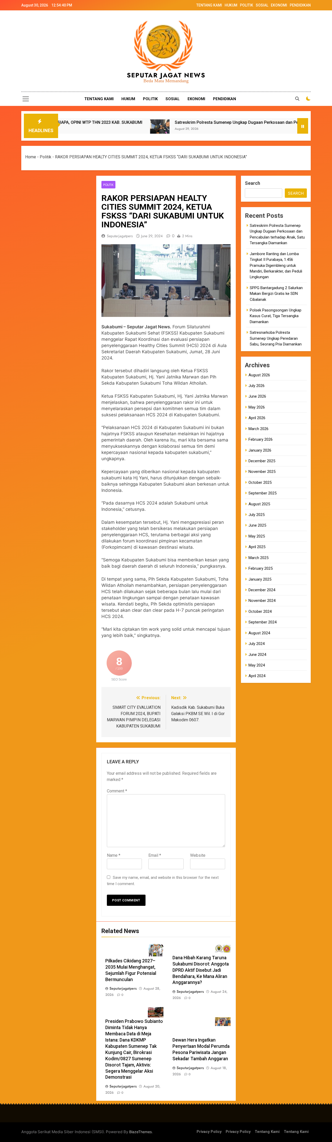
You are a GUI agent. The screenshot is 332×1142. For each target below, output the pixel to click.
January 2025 (259, 579)
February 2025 (260, 568)
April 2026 (256, 418)
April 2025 (256, 547)
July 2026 (256, 385)
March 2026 (258, 428)
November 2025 (261, 471)
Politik (45, 156)
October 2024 (260, 611)
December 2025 (261, 461)
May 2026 (256, 407)
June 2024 (257, 654)
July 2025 (256, 514)
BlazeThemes (140, 1132)
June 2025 (257, 525)
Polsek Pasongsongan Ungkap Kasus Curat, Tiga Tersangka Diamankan (275, 316)
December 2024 (261, 590)
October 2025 (260, 482)
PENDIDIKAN (300, 5)
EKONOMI (279, 5)
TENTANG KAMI (209, 5)
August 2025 (259, 504)
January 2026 (259, 450)
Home (30, 156)
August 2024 (259, 633)
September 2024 (262, 622)
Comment (117, 790)
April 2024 (256, 676)
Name (113, 855)
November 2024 (261, 600)
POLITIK (246, 5)
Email (154, 855)
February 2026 (260, 439)
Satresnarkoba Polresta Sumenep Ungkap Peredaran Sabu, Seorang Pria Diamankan (276, 338)
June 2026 (257, 396)
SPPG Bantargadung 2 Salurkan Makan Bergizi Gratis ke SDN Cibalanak (276, 294)
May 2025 (256, 536)
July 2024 (256, 643)
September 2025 (262, 493)
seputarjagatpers (120, 236)
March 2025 (258, 557)
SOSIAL (262, 5)
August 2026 (259, 375)
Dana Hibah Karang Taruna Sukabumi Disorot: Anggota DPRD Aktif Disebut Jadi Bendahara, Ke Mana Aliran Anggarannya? (200, 970)
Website (197, 855)
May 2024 (256, 665)
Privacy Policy (209, 1132)
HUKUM (231, 5)
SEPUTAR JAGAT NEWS (166, 75)
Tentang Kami (267, 1132)
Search (252, 183)
